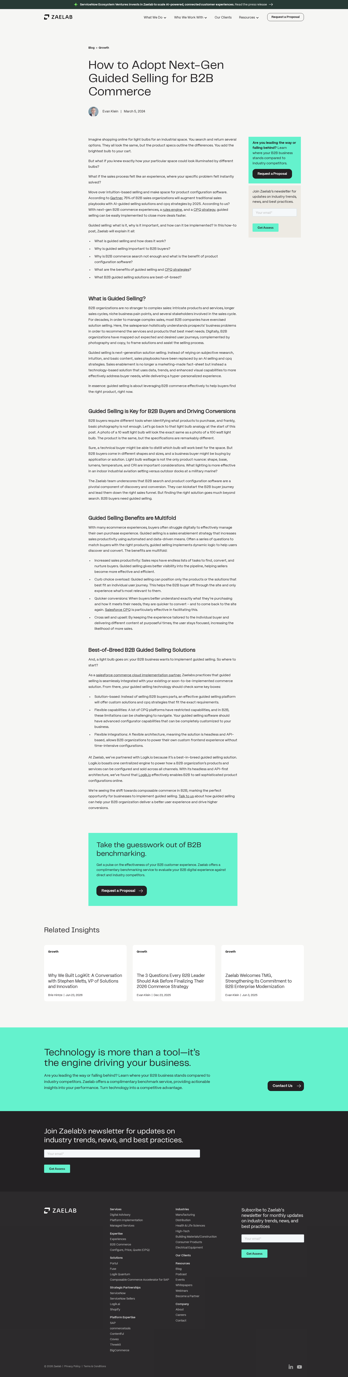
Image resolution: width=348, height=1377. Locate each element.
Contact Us (282, 1086)
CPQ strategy (204, 209)
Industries (182, 1209)
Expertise (116, 1233)
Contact (181, 1320)
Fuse (113, 1269)
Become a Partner (187, 1296)
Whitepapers (184, 1285)
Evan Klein (110, 111)
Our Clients (223, 17)
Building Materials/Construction (196, 1236)
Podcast (181, 1274)
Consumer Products (189, 1242)
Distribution (183, 1220)
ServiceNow (118, 1293)
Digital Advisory (120, 1214)
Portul (114, 1263)
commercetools (120, 1328)
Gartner (116, 198)
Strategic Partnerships (125, 1287)
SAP (113, 1323)
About (180, 1309)
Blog (91, 47)
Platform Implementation (126, 1220)
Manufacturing (185, 1214)
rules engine (172, 209)
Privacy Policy (72, 1366)
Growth (104, 47)
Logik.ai (115, 1304)
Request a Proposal (285, 17)
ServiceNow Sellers (122, 1298)
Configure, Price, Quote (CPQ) (130, 1250)
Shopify (115, 1309)
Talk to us (186, 796)
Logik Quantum (120, 1274)
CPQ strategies (177, 269)
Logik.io (145, 775)
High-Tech (183, 1231)
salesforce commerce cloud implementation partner (138, 675)
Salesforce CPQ (118, 609)
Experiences (118, 1239)
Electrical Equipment (189, 1247)
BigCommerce (119, 1350)
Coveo (114, 1339)
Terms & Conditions (95, 1366)
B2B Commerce (120, 1244)
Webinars (182, 1291)
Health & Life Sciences (190, 1225)
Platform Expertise (122, 1317)
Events (180, 1279)
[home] (58, 17)
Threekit (115, 1344)
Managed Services (122, 1225)
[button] (155, 18)
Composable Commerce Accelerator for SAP (139, 1279)
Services (115, 1209)
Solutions (116, 1258)
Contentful (117, 1334)
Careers (181, 1315)
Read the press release (173, 4)
